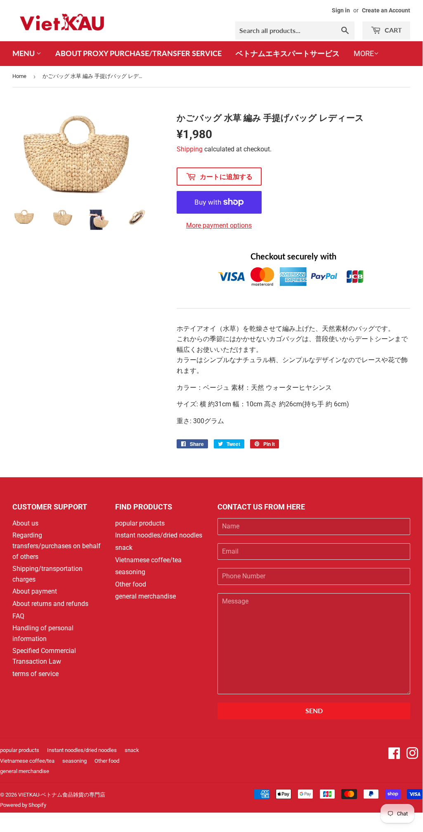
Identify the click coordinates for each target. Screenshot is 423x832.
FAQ (18, 616)
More (364, 53)
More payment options (219, 225)
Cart (392, 30)
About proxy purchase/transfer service (138, 53)
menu (24, 53)
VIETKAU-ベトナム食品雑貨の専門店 (61, 795)
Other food (130, 584)
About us (25, 523)
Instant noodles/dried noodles (158, 535)
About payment (34, 591)
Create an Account (386, 10)
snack (123, 548)
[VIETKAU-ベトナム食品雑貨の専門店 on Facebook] (394, 756)
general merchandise (145, 596)
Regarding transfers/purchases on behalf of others (56, 545)
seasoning (130, 572)
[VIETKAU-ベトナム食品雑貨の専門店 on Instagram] (412, 756)
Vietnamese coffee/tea (148, 560)
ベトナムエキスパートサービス (288, 53)
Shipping (190, 149)
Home (19, 76)
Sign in (341, 10)
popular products (140, 523)
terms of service (35, 674)
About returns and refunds (50, 604)
